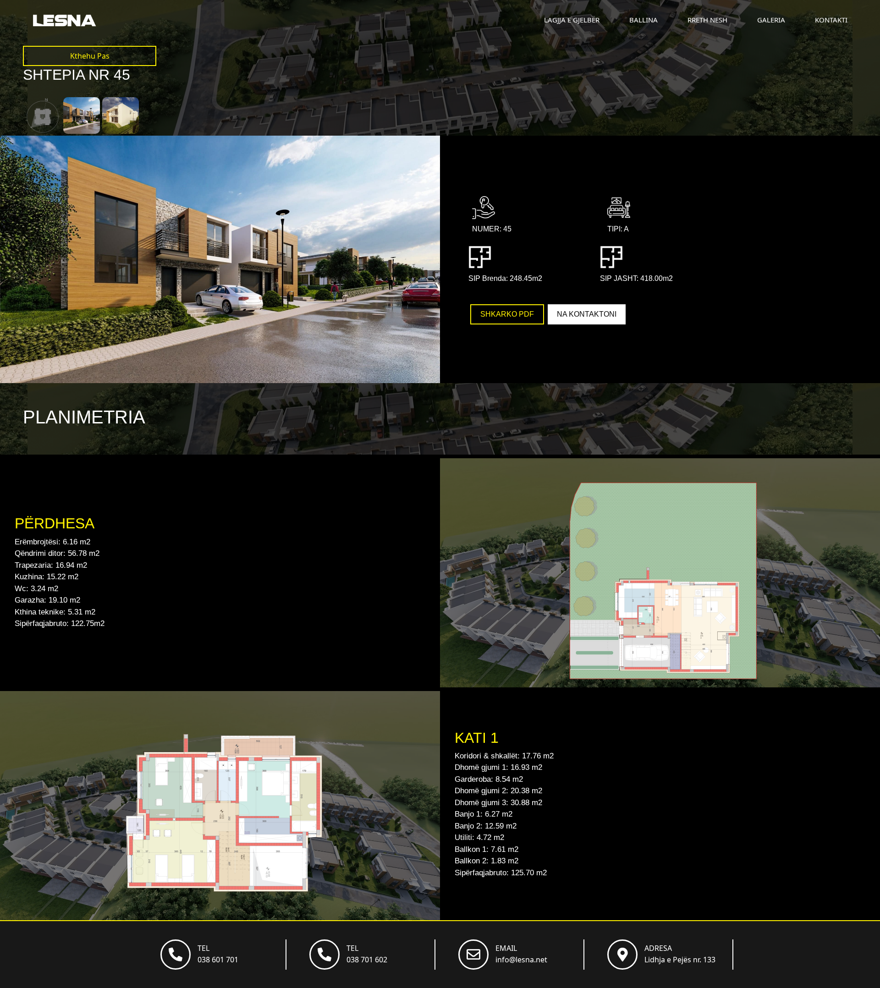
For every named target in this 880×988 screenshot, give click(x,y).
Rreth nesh (707, 19)
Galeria (771, 19)
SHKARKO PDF (507, 314)
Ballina (643, 19)
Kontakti (831, 19)
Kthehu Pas (90, 56)
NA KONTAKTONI (586, 314)
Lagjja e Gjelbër (572, 19)
